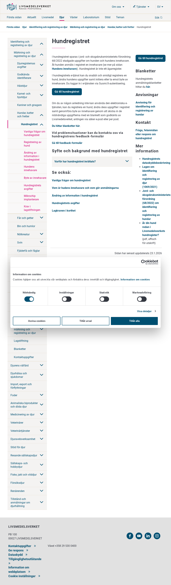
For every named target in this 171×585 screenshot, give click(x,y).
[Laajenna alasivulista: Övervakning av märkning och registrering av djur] (41, 329)
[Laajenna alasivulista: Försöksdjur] (41, 483)
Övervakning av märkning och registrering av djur (25, 329)
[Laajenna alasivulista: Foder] (41, 395)
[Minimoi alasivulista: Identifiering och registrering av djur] (41, 43)
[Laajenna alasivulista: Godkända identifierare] (41, 76)
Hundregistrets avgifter (32, 187)
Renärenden (18, 491)
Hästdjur (22, 85)
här (148, 86)
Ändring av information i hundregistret (31, 156)
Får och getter (25, 218)
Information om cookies (135, 279)
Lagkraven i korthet (63, 210)
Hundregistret (29, 124)
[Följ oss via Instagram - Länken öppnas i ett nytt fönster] (157, 536)
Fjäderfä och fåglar (28, 250)
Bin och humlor (26, 226)
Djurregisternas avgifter (26, 65)
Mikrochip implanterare (31, 197)
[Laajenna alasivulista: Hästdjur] (41, 86)
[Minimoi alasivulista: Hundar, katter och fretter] (41, 114)
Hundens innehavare (30, 168)
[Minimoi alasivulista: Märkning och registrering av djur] (41, 54)
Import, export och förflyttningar (21, 386)
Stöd (107, 17)
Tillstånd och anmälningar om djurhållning (20, 502)
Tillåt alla (134, 320)
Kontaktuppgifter (24, 357)
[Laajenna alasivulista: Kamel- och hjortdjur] (41, 95)
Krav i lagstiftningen (32, 208)
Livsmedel (48, 17)
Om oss (117, 6)
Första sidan (14, 17)
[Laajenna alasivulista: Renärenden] (41, 491)
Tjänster (141, 6)
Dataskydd (15, 554)
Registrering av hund (32, 144)
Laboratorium (91, 17)
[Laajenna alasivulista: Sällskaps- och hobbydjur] (41, 465)
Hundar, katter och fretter (121, 27)
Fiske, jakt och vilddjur (24, 474)
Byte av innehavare (35, 177)
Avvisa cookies (36, 320)
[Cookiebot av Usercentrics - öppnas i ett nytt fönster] (143, 262)
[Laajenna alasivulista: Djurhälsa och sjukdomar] (41, 375)
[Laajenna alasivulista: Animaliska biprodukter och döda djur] (41, 405)
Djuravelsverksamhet (23, 439)
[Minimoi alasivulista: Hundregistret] (41, 124)
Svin (19, 242)
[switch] (66, 299)
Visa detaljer (144, 311)
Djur (61, 17)
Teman (120, 17)
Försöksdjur (17, 482)
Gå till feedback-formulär (67, 143)
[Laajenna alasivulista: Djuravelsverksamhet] (41, 439)
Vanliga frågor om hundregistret (34, 133)
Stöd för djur (18, 447)
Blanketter (20, 349)
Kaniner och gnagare (29, 105)
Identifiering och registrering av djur (48, 27)
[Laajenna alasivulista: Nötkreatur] (41, 234)
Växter (73, 17)
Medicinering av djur (22, 414)
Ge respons (16, 550)
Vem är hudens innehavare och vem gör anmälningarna (85, 187)
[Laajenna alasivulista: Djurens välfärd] (41, 365)
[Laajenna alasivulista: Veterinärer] (41, 423)
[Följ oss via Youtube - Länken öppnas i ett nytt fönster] (139, 536)
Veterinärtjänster (20, 430)
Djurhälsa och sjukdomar (19, 375)
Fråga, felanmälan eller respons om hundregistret (147, 134)
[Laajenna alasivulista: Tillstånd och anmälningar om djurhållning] (41, 502)
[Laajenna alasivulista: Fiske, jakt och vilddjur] (41, 475)
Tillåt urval (85, 320)
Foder (14, 395)
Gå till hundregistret (67, 91)
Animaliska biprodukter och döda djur (24, 405)
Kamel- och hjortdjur (23, 95)
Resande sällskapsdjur (24, 455)
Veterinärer (17, 422)
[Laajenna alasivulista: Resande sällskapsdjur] (41, 455)
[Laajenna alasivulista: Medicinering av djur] (41, 414)
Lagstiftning (21, 340)
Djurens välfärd (20, 365)
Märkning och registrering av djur (87, 27)
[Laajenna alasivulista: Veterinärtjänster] (41, 431)
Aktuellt (31, 17)
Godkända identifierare (24, 76)
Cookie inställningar (22, 576)
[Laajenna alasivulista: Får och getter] (41, 218)
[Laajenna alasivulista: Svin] (41, 242)
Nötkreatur (23, 234)
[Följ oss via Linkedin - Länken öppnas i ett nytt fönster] (148, 536)
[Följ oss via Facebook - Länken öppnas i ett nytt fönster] (130, 536)
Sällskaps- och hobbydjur (19, 465)
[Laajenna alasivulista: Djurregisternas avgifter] (41, 65)
